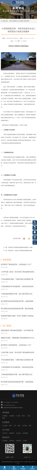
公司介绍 (4, 433)
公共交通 (4, 425)
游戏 (28, 416)
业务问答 (18, 440)
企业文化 (18, 433)
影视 (3, 418)
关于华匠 (5, 430)
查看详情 (26, 21)
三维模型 (4, 416)
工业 (14, 425)
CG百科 (25, 440)
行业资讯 (11, 440)
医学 (30, 425)
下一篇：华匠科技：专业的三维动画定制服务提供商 (17, 250)
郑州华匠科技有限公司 (12, 38)
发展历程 (11, 433)
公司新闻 (20, 21)
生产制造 (24, 425)
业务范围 (25, 433)
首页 (10, 21)
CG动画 (18, 416)
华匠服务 (5, 412)
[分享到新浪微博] (29, 238)
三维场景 (11, 416)
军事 (10, 425)
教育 (19, 425)
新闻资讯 (15, 21)
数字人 (24, 416)
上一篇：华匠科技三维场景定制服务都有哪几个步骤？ (18, 247)
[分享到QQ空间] (24, 238)
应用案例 (5, 422)
